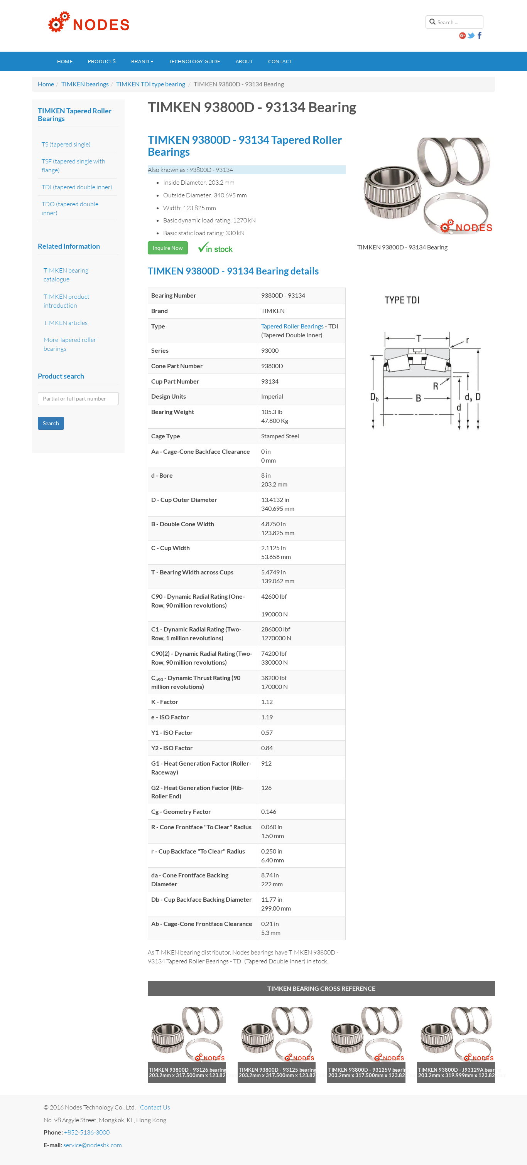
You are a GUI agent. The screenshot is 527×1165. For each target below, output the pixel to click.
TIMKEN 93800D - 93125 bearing (277, 1070)
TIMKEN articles (66, 323)
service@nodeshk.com (92, 1145)
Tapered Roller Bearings (292, 326)
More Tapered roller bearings (70, 344)
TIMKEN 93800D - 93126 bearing (187, 1070)
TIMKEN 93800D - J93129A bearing (460, 1070)
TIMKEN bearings (85, 84)
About (244, 61)
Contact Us (155, 1107)
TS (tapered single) (66, 144)
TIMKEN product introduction (67, 301)
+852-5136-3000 (87, 1132)
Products (102, 61)
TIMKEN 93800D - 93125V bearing (368, 1070)
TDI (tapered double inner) (77, 187)
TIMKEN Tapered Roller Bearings (74, 114)
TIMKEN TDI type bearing (150, 84)
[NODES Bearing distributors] (88, 22)
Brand (140, 61)
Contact (280, 61)
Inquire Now (168, 247)
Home (65, 61)
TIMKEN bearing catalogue (66, 274)
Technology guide (194, 61)
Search (51, 423)
